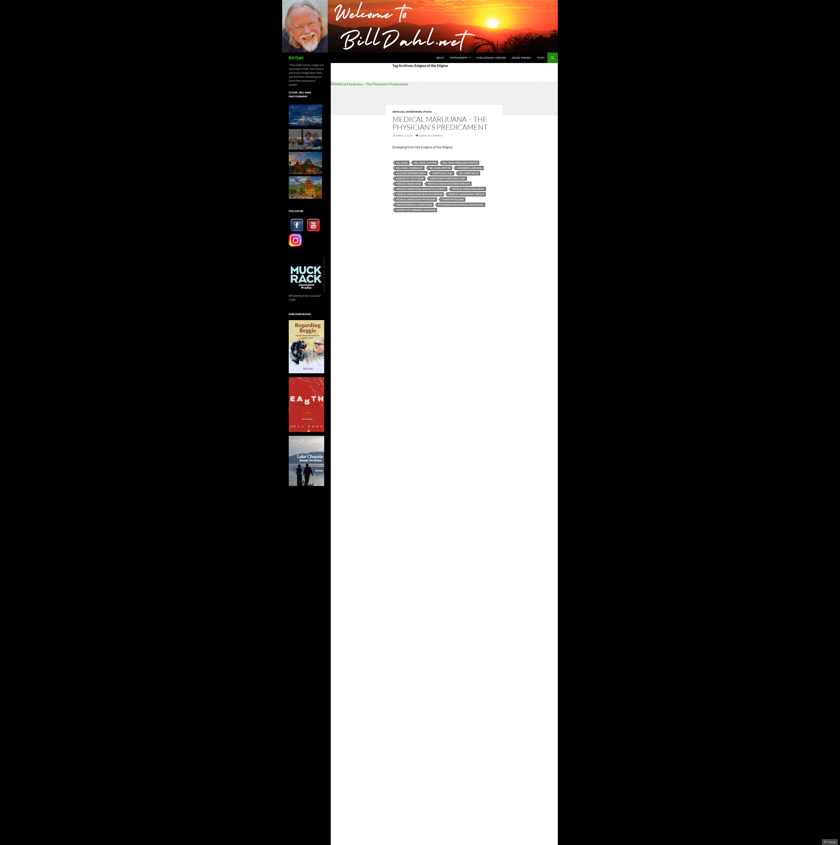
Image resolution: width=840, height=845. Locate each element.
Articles (398, 111)
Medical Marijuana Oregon (466, 194)
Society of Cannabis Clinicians (416, 210)
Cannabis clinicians (469, 168)
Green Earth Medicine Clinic (448, 178)
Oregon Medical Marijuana (414, 204)
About (440, 57)
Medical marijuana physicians (416, 199)
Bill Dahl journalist (409, 168)
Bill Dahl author (425, 162)
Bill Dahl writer (440, 168)
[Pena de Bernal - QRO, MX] (305, 187)
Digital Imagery (521, 57)
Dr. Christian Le (469, 173)
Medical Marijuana (408, 183)
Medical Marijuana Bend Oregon (448, 183)
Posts (540, 57)
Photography (459, 57)
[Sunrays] (305, 116)
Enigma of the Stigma (410, 178)
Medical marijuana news (468, 189)
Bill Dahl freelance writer (460, 162)
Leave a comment (431, 135)
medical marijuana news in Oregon (419, 194)
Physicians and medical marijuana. (461, 204)
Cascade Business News (411, 173)
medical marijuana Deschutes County (421, 189)
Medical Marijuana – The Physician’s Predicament (440, 123)
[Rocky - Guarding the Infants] (305, 139)
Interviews (414, 111)
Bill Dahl (296, 57)
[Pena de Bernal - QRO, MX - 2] (305, 163)
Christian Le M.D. (442, 173)
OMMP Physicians (453, 199)
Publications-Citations (491, 57)
